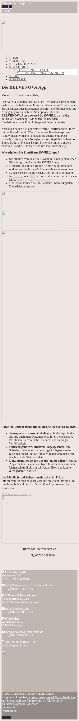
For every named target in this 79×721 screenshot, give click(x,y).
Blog (14, 76)
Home (14, 57)
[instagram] (6, 7)
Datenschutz (9, 710)
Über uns (17, 61)
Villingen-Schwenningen (40, 73)
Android (18, 176)
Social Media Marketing (61, 697)
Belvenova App (23, 64)
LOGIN (7, 11)
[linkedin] (10, 7)
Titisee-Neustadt (33, 70)
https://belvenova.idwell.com (33, 179)
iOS (32, 176)
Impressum (8, 707)
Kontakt (17, 79)
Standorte (19, 67)
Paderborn (32, 702)
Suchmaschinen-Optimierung (24, 700)
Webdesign (38, 697)
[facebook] (3, 7)
